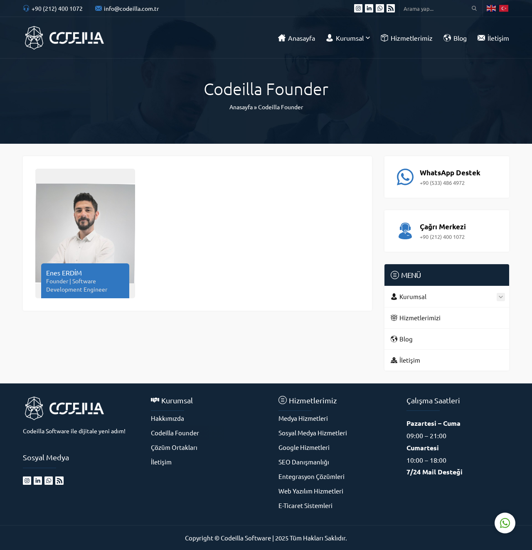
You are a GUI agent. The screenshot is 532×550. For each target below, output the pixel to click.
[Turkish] (504, 8)
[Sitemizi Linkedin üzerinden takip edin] (369, 8)
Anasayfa (241, 106)
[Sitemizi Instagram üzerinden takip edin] (358, 8)
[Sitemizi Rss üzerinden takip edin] (391, 8)
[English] (492, 8)
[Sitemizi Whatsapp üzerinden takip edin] (380, 8)
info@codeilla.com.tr (131, 8)
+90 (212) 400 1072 (57, 8)
